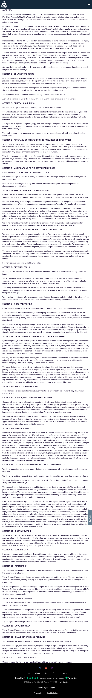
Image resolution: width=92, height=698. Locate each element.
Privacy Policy (39, 693)
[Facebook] (39, 668)
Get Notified (90, 517)
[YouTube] (46, 668)
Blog (46, 673)
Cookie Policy (52, 693)
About (37, 673)
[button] (89, 4)
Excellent (20, 678)
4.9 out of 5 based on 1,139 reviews (52, 678)
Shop (55, 673)
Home (28, 673)
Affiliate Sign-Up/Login (46, 687)
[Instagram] (52, 668)
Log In (64, 673)
